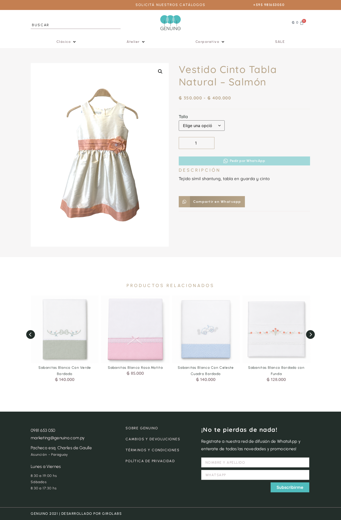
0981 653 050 (43, 430)
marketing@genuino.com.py (58, 437)
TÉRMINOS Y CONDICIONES (153, 450)
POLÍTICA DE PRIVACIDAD (150, 461)
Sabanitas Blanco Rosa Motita (135, 368)
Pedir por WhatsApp (247, 161)
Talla (183, 116)
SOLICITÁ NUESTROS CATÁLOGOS (171, 5)
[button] (66, 42)
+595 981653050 (269, 5)
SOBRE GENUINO (142, 428)
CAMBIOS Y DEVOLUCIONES (153, 439)
